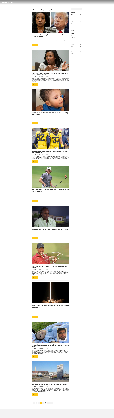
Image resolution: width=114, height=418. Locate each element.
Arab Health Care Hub (7, 2)
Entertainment (76, 16)
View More (34, 45)
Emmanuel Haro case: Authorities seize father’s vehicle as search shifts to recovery (50, 345)
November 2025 (76, 39)
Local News (76, 30)
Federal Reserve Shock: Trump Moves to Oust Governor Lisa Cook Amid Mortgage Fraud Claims (50, 35)
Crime (76, 23)
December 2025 (76, 37)
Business (76, 21)
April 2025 (76, 51)
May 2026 (76, 35)
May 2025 (76, 49)
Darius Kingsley (35, 76)
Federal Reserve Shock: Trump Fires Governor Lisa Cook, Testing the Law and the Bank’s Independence (50, 74)
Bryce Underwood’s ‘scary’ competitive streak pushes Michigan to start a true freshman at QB (50, 152)
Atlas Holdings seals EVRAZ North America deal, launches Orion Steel (49, 384)
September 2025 (76, 42)
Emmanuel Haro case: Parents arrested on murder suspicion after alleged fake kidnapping (50, 113)
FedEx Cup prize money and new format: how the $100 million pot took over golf (50, 267)
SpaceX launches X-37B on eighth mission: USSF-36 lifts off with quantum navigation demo (50, 306)
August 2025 (76, 44)
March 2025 (76, 53)
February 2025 (76, 55)
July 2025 (76, 46)
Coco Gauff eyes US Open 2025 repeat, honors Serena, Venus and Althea (50, 229)
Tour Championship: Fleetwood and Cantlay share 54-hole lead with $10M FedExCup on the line (50, 190)
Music (76, 28)
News (76, 26)
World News (76, 19)
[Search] (81, 9)
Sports (76, 14)
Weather (76, 25)
